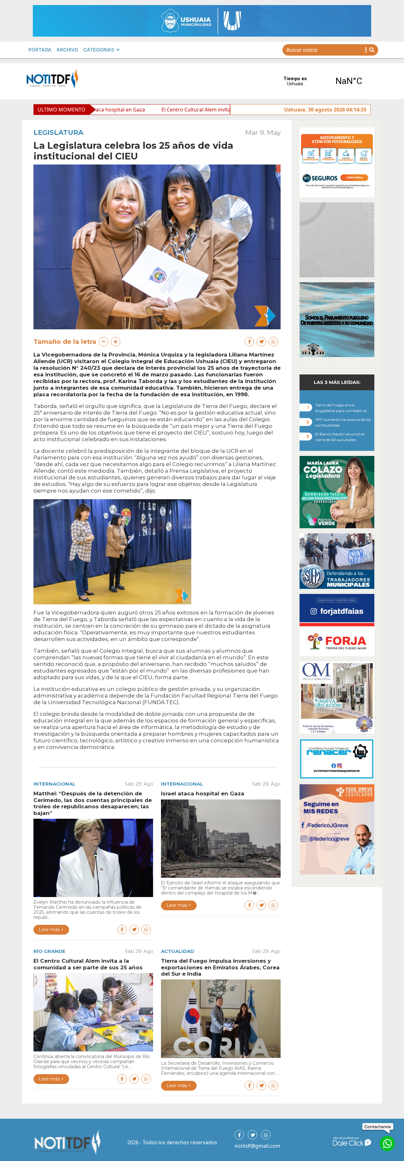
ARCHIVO (67, 50)
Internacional (54, 784)
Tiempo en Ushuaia (322, 81)
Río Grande (49, 951)
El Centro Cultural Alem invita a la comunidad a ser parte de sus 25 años (181, 109)
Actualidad (177, 951)
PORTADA (39, 50)
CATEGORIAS (98, 50)
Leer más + (51, 929)
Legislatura (58, 132)
